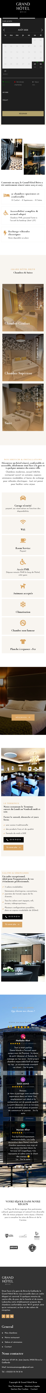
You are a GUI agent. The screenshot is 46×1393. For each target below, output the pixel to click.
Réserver (22, 717)
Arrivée (5, 92)
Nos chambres (11, 1333)
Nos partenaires (15, 1386)
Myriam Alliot (23, 1130)
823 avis (35, 1028)
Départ (5, 100)
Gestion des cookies (19, 1389)
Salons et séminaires (13, 1342)
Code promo (7, 21)
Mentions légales (32, 1386)
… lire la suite (27, 1067)
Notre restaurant (12, 1338)
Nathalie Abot (23, 1041)
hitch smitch (23, 1084)
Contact (8, 1347)
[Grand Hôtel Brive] (23, 7)
